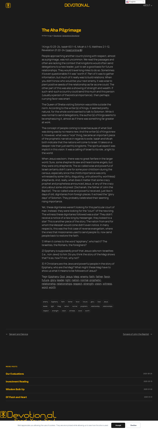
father (99, 276)
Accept (118, 425)
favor (107, 276)
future (45, 280)
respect (77, 283)
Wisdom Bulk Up (15, 389)
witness (107, 283)
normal (84, 280)
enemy (84, 276)
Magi (76, 276)
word (45, 287)
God (62, 276)
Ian (51, 36)
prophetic (95, 280)
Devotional (57, 36)
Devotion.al (77, 5)
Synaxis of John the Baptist (136, 334)
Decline (133, 425)
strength (88, 283)
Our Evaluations (15, 373)
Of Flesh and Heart (16, 396)
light (68, 280)
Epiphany (53, 276)
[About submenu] (151, 5)
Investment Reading (17, 381)
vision (98, 283)
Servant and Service (18, 334)
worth (52, 287)
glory (53, 280)
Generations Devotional (70, 36)
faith (92, 276)
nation (75, 280)
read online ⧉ (74, 50)
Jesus (69, 276)
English (132, 2)
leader (60, 280)
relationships (64, 283)
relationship (49, 283)
